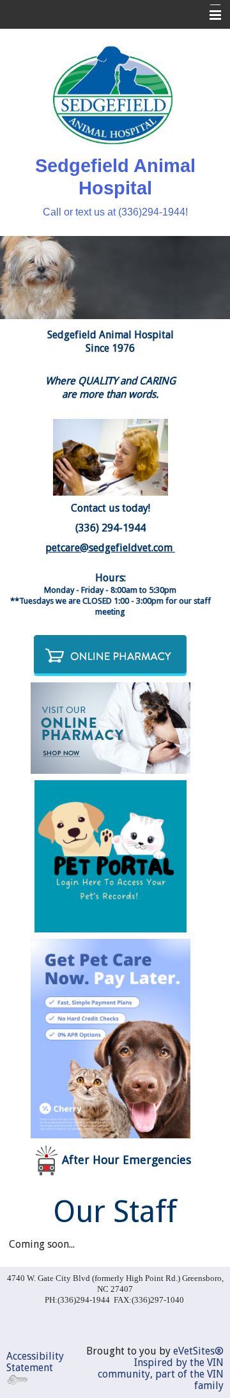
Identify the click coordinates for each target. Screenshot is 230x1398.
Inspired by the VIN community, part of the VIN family (161, 1374)
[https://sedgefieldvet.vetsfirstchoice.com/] (110, 654)
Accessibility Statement (35, 1362)
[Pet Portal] (110, 855)
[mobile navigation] (209, 15)
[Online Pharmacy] (110, 727)
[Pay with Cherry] (110, 1038)
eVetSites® (198, 1351)
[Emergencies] (46, 1159)
